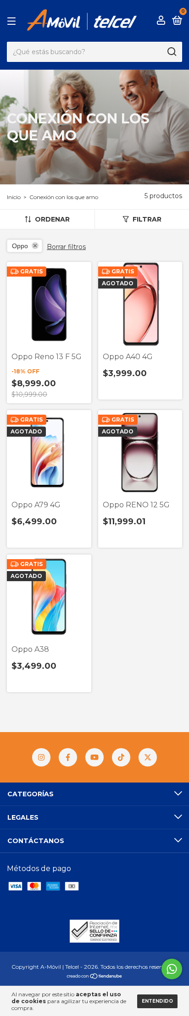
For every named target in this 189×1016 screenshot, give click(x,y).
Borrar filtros (66, 247)
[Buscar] (171, 52)
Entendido (157, 1001)
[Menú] (13, 20)
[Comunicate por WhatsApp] (171, 969)
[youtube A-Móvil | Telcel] (94, 757)
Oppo (20, 246)
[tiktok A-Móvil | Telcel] (121, 757)
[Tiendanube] (94, 976)
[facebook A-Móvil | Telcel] (68, 757)
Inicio (14, 197)
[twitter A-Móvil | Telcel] (148, 757)
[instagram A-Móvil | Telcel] (41, 757)
